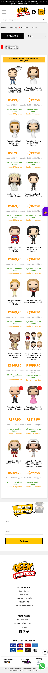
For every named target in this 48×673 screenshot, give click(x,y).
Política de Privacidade (24, 595)
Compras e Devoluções (24, 598)
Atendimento (24, 602)
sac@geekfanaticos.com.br (25, 623)
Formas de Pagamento (24, 605)
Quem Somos (24, 591)
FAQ (25, 627)
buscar (43, 20)
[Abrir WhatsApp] (42, 666)
